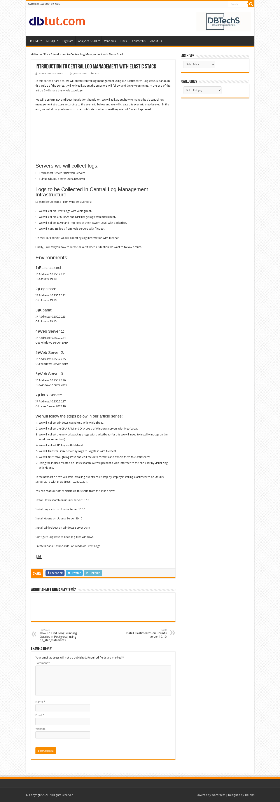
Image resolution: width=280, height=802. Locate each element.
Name (40, 701)
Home (38, 54)
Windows (110, 41)
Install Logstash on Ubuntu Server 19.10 (60, 509)
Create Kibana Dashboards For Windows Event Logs (67, 546)
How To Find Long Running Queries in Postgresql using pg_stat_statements (58, 635)
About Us (156, 41)
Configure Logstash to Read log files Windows (64, 536)
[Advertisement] (215, 131)
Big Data (68, 41)
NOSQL (51, 41)
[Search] (251, 4)
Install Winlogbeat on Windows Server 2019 (62, 527)
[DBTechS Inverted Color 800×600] (223, 21)
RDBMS (34, 41)
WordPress (218, 795)
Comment (42, 663)
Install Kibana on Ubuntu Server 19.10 (58, 518)
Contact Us (138, 41)
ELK (46, 54)
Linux (124, 41)
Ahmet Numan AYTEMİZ (52, 73)
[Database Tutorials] (57, 20)
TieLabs (249, 795)
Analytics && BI (87, 41)
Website (40, 728)
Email (39, 715)
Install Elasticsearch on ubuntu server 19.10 (62, 500)
